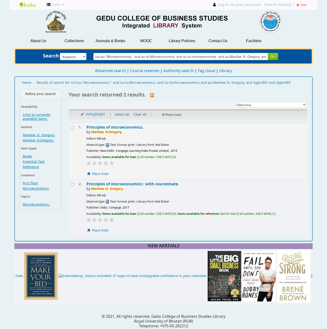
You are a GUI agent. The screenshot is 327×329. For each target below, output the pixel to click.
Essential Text (34, 161)
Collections (74, 41)
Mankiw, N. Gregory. (39, 135)
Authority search (179, 71)
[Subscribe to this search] (152, 95)
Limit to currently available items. (36, 116)
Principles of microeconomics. (114, 127)
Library (225, 71)
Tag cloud (206, 71)
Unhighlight (95, 114)
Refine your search (40, 93)
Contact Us (218, 41)
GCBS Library (31, 5)
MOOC (146, 41)
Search (51, 56)
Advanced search (110, 71)
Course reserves (144, 71)
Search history (278, 5)
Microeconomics (36, 188)
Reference (31, 167)
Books (27, 156)
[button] (55, 5)
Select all (122, 114)
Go (273, 56)
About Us (38, 41)
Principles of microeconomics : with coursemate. (132, 184)
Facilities (253, 41)
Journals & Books (110, 41)
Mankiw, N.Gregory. (38, 140)
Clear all (140, 114)
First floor (30, 183)
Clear (303, 5)
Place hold (173, 114)
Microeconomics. (36, 204)
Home (26, 82)
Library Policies (182, 41)
